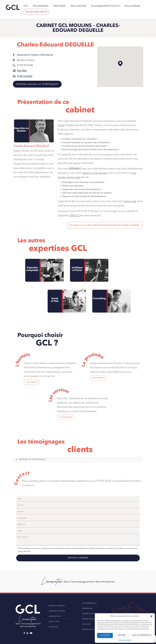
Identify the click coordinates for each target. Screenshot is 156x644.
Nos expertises (40, 6)
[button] (151, 616)
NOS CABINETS (98, 378)
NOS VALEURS (31, 382)
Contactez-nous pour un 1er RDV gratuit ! (37, 84)
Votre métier (59, 6)
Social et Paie (55, 299)
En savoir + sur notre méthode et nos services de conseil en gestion (105, 225)
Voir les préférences (141, 635)
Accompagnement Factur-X (105, 6)
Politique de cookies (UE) (92, 629)
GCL (26, 6)
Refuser (121, 635)
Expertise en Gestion (57, 611)
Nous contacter (132, 6)
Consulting (99, 298)
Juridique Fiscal (55, 616)
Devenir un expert (89, 614)
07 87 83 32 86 (25, 65)
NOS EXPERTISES (65, 417)
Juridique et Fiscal (77, 269)
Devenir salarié (88, 619)
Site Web (22, 71)
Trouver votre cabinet (36, 12)
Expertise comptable (32, 269)
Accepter (104, 635)
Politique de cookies (125, 640)
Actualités (86, 624)
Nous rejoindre (78, 6)
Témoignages (87, 608)
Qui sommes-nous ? (89, 603)
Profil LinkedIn (24, 76)
